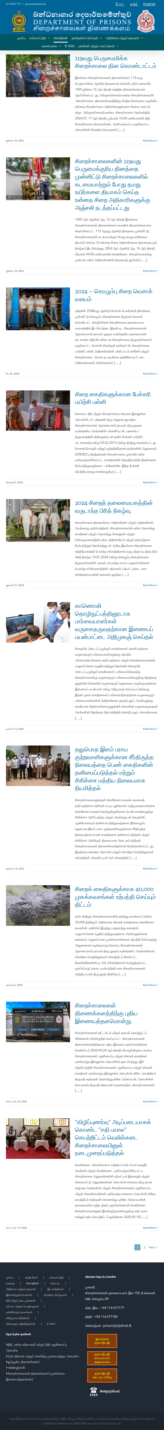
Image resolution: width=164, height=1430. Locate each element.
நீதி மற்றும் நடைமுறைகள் (21, 1300)
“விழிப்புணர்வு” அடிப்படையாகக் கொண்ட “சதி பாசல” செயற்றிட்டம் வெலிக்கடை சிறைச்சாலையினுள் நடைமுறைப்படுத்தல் (113, 1137)
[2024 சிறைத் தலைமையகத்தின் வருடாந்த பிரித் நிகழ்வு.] (38, 520)
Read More (149, 140)
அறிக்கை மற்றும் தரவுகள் (21, 1289)
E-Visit (51, 1324)
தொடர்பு (55, 1283)
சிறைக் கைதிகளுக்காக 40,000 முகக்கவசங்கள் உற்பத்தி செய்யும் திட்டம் (115, 896)
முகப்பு (9, 1277)
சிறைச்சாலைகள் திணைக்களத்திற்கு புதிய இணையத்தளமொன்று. (106, 1013)
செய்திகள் (32, 1283)
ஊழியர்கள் (31, 1277)
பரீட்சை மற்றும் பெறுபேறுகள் (22, 1306)
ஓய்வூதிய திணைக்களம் (24, 1362)
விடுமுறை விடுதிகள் (18, 1318)
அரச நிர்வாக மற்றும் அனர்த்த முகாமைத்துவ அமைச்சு (43, 1356)
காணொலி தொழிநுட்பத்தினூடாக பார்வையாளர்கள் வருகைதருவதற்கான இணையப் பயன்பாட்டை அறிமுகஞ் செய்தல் (114, 621)
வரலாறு (10, 1283)
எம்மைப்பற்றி (56, 1277)
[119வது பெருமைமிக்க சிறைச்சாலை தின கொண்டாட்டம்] (38, 75)
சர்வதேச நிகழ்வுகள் (55, 1295)
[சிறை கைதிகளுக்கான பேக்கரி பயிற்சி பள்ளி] (38, 410)
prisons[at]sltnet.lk (35, 4)
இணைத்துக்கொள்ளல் (19, 1295)
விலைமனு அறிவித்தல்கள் (20, 1324)
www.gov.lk (16, 1367)
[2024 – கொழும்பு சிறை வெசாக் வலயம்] (38, 308)
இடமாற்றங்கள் (55, 1289)
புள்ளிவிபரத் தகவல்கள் (19, 1312)
